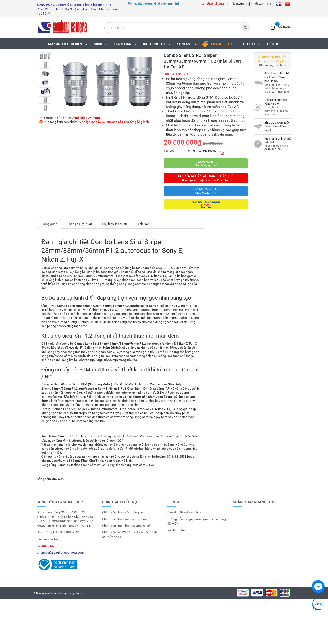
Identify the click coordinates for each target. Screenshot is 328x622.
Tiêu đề (169, 151)
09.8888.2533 (272, 149)
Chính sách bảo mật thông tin (122, 512)
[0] (271, 27)
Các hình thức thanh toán (185, 512)
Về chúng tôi (176, 530)
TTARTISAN (123, 44)
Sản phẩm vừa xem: (50, 479)
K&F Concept (155, 44)
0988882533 (46, 546)
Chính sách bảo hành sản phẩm (124, 519)
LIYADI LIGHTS (222, 44)
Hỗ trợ (250, 44)
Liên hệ (273, 44)
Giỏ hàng (284, 26)
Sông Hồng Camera (72, 593)
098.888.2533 (70, 532)
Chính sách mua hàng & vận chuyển (127, 525)
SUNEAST (185, 44)
